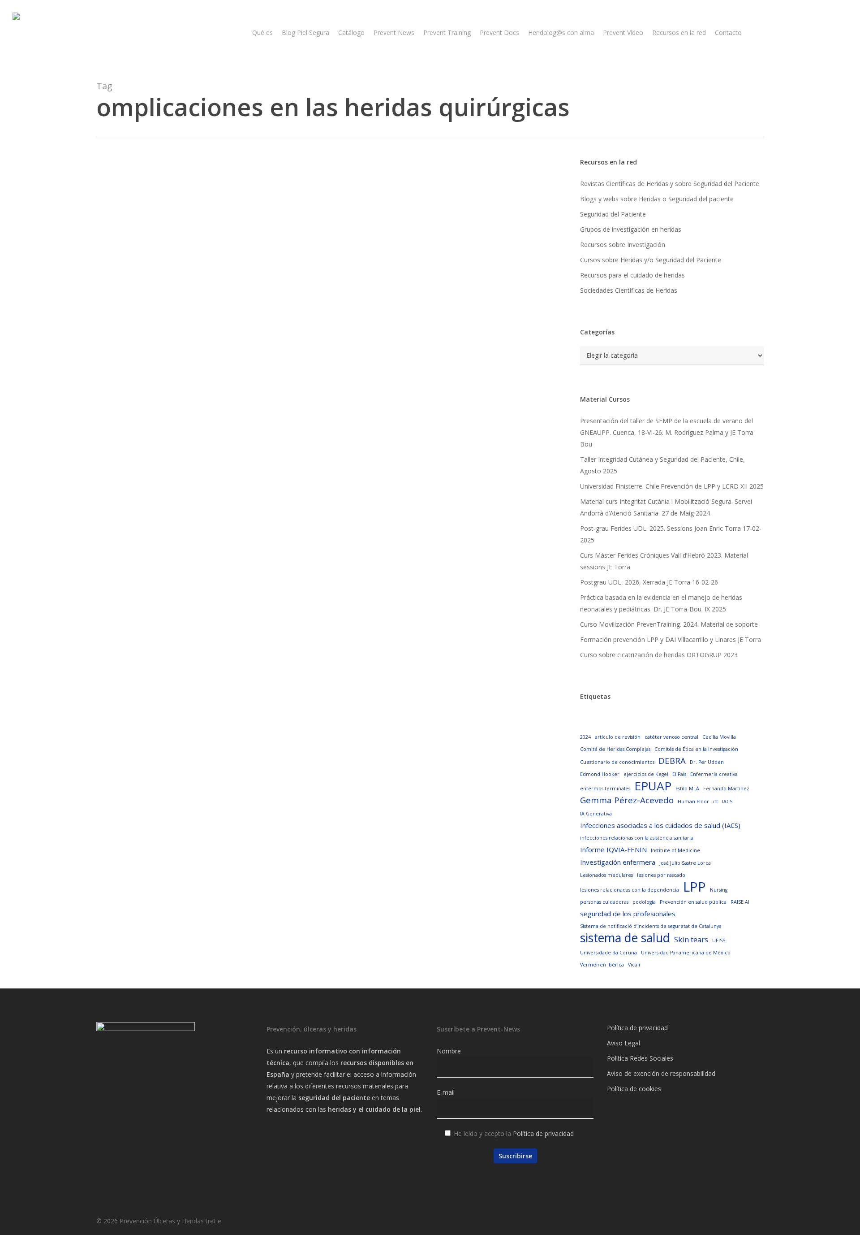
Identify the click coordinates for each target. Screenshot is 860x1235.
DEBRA (672, 760)
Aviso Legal (623, 1043)
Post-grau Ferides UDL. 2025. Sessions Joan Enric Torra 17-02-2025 (670, 534)
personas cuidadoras (604, 902)
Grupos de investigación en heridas (630, 229)
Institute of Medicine (675, 850)
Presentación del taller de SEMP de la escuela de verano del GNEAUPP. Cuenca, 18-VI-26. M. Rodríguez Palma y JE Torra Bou (666, 432)
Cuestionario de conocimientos (617, 762)
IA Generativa (596, 813)
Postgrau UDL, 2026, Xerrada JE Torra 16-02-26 (649, 582)
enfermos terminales (605, 788)
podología (644, 902)
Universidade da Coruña (608, 952)
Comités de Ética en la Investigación (696, 749)
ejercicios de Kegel (646, 774)
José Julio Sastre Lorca (685, 863)
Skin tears (691, 939)
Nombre (449, 1051)
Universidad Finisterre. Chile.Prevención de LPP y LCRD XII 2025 (672, 486)
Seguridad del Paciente (613, 214)
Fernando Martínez (726, 788)
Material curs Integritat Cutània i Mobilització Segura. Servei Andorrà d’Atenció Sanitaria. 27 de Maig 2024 (666, 507)
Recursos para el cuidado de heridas (632, 275)
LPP (694, 887)
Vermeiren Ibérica (602, 965)
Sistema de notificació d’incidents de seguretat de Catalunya (651, 926)
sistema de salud (625, 938)
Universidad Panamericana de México (686, 952)
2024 (585, 737)
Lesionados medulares (606, 875)
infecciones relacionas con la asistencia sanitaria (636, 838)
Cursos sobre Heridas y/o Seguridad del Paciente (650, 260)
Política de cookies (634, 1088)
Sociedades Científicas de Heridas (628, 290)
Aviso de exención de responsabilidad (661, 1073)
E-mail (446, 1092)
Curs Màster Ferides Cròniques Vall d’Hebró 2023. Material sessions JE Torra (664, 561)
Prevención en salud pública (693, 902)
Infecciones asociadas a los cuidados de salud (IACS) (660, 825)
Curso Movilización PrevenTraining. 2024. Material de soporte (669, 624)
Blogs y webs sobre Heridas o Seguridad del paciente (657, 199)
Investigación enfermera (617, 862)
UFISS (718, 940)
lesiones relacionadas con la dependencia (629, 890)
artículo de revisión (618, 737)
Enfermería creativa (714, 774)
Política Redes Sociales (640, 1058)
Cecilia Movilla (719, 737)
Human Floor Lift (698, 801)
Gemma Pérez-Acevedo (627, 800)
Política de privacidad (543, 1133)
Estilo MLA (687, 788)
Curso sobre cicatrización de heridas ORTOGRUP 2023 (659, 654)
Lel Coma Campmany (164, 409)
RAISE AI (740, 902)
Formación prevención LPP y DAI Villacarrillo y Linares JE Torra (670, 639)
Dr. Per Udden (707, 762)
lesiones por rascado (661, 875)
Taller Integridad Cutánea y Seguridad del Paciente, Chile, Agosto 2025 (662, 465)
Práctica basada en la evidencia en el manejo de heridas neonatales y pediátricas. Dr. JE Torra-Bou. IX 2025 (661, 603)
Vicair (634, 965)
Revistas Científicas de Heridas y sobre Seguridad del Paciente (669, 183)
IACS (727, 801)
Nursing (718, 890)
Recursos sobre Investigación (622, 244)
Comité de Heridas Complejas (615, 749)
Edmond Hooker (599, 774)
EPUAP (652, 786)
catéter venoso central (671, 737)
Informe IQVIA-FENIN (613, 849)
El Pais (679, 774)
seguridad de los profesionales (627, 913)
